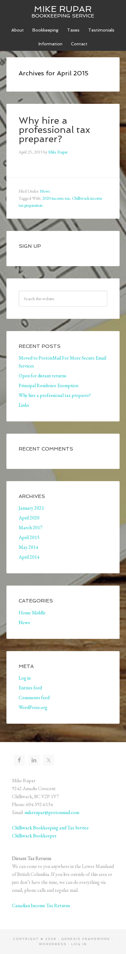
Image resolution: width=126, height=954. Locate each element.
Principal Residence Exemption (48, 385)
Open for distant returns (42, 375)
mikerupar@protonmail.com (51, 812)
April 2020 (29, 518)
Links (24, 405)
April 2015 (29, 537)
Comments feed (34, 697)
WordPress (53, 944)
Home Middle (32, 612)
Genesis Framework (85, 939)
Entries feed (30, 687)
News (45, 191)
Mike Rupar (63, 9)
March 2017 (31, 527)
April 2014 (29, 557)
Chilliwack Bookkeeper (34, 835)
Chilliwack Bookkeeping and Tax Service (50, 827)
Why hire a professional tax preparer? (54, 129)
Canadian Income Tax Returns (41, 905)
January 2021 (31, 508)
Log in (25, 678)
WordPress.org (33, 707)
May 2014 (28, 547)
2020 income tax (56, 198)
